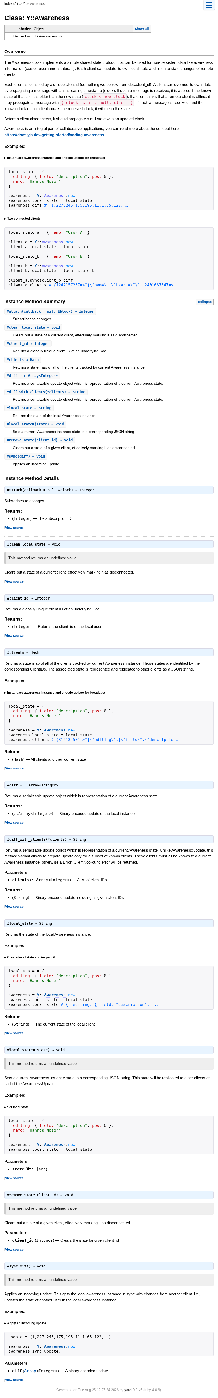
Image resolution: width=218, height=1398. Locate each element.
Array (30, 1370)
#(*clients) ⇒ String (46, 392)
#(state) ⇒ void (35, 424)
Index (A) (11, 4)
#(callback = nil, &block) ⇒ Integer (50, 311)
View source (14, 527)
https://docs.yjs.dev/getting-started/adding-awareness (54, 134)
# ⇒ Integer (28, 343)
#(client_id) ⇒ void (40, 440)
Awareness (55, 730)
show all (142, 29)
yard (128, 1390)
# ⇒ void (33, 327)
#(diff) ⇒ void (26, 456)
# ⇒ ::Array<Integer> (32, 376)
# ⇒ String (29, 408)
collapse (205, 302)
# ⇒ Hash (23, 360)
